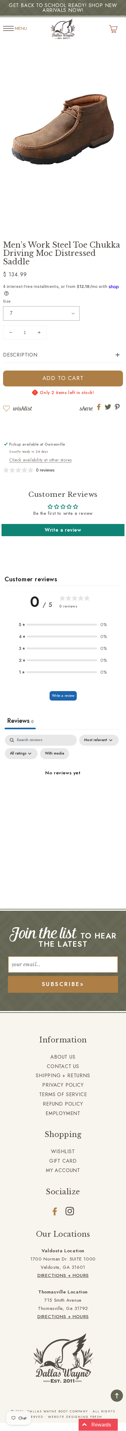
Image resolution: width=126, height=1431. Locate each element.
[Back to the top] (117, 1396)
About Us (62, 1056)
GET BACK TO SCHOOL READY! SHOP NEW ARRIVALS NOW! (63, 8)
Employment (63, 1113)
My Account (63, 1170)
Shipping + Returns (63, 1075)
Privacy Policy (62, 1084)
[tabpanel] (63, 786)
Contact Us (63, 1066)
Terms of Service (63, 1094)
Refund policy (63, 1103)
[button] (63, 355)
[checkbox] (54, 753)
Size (7, 301)
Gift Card (63, 1160)
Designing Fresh (84, 1417)
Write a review (63, 529)
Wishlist (22, 408)
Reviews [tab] (20, 720)
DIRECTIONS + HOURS (63, 1275)
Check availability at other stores (40, 460)
